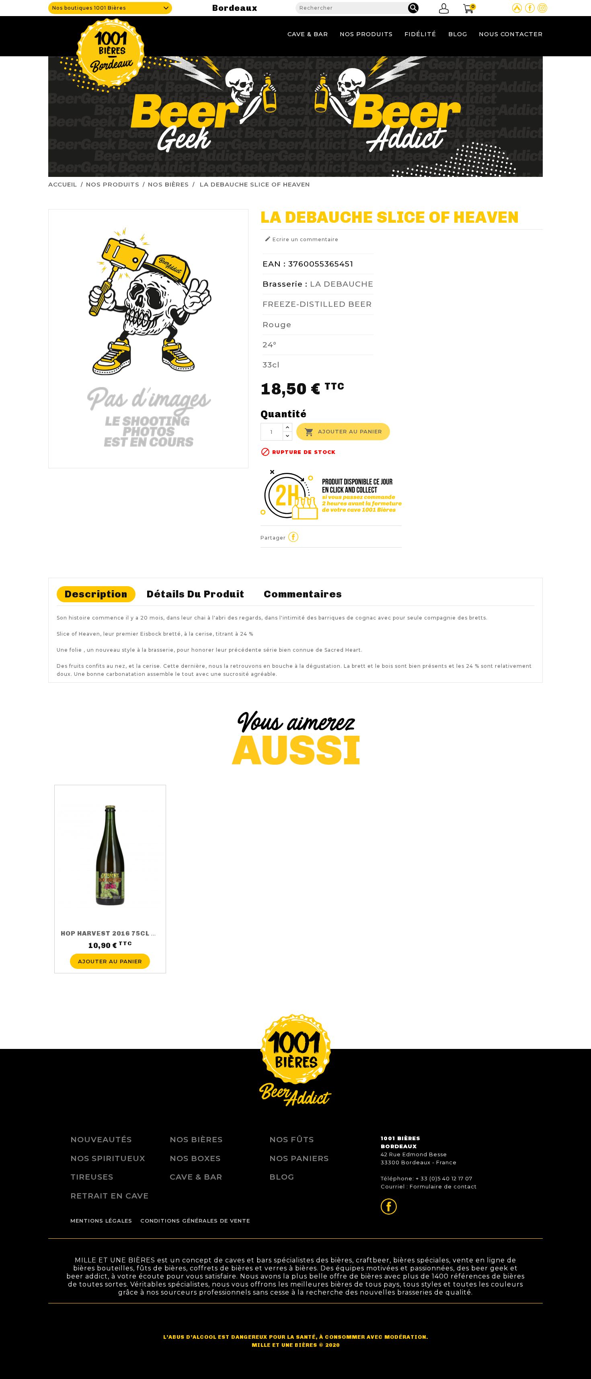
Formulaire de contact (443, 1186)
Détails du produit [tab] (195, 594)
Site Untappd (517, 8)
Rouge (277, 324)
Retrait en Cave (109, 1195)
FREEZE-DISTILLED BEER (317, 304)
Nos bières (196, 1139)
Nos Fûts (291, 1139)
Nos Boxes (195, 1158)
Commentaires (303, 594)
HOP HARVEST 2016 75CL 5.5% (114, 933)
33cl (271, 364)
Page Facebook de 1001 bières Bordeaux (530, 8)
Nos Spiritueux (107, 1158)
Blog (457, 34)
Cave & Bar (307, 34)
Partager (293, 536)
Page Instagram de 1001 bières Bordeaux (542, 8)
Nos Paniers (299, 1158)
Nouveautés (101, 1139)
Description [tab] (96, 594)
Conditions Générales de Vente (195, 1221)
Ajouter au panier (343, 432)
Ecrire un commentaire (302, 239)
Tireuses (91, 1177)
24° (270, 344)
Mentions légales (101, 1221)
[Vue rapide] (110, 949)
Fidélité (420, 34)
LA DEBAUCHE (341, 284)
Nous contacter (511, 34)
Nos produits (366, 34)
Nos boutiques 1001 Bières (89, 8)
